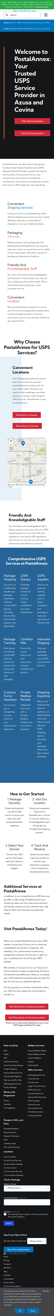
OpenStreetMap (30, 485)
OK (20, 1311)
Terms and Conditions (16, 1217)
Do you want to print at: (15, 1241)
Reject (32, 1311)
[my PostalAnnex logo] (24, 10)
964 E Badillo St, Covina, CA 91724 (36, 29)
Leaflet (12, 485)
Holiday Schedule (42, 7)
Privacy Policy (39, 1214)
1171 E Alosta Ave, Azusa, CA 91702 (36, 23)
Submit (9, 1223)
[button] (23, 443)
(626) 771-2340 (15, 23)
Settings (45, 1291)
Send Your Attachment (18, 1249)
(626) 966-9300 (16, 29)
